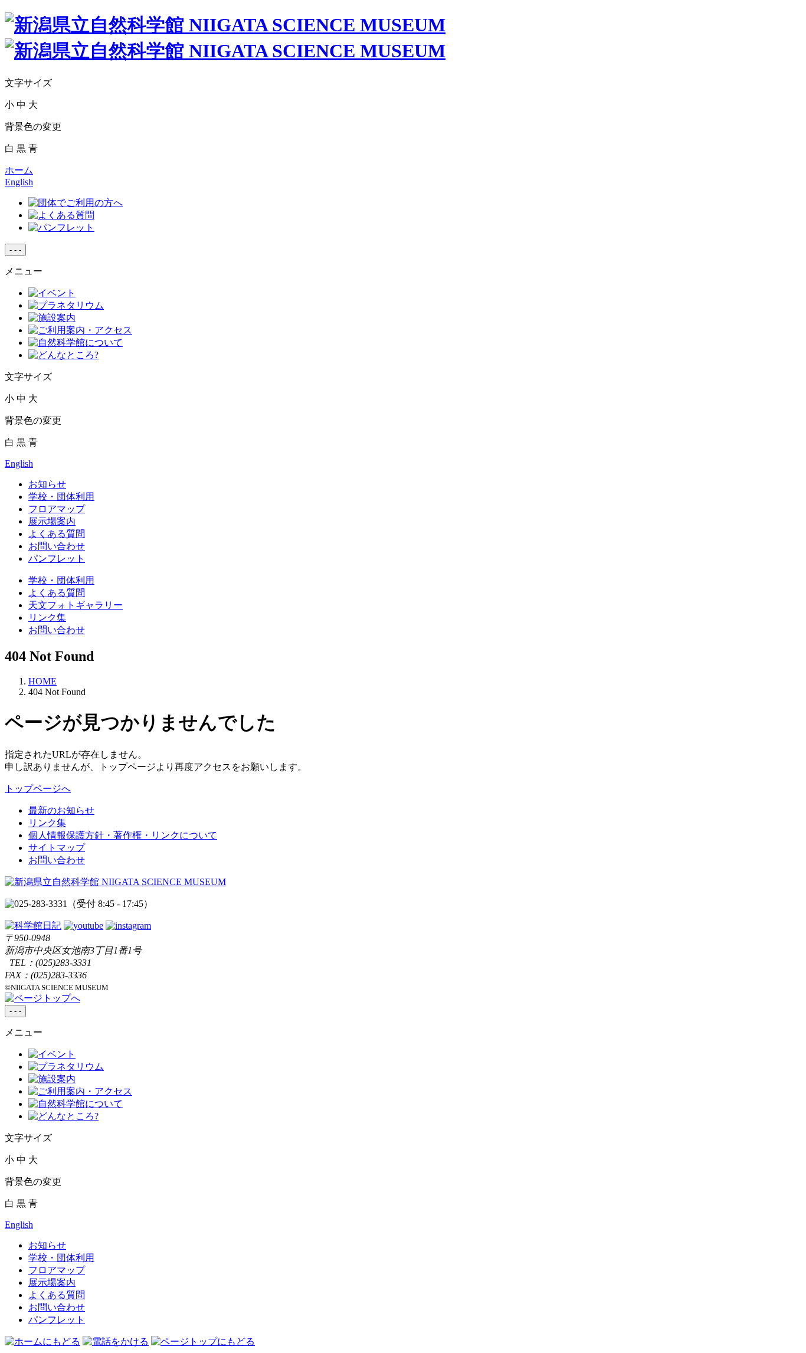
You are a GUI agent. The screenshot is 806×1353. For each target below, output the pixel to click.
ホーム (19, 170)
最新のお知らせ (61, 810)
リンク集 (47, 617)
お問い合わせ (56, 546)
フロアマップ (56, 509)
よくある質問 (56, 534)
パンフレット (56, 558)
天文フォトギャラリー (75, 605)
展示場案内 (52, 521)
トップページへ (38, 789)
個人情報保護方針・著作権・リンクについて (122, 835)
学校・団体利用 (61, 497)
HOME (42, 681)
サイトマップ (56, 848)
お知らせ (47, 484)
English (19, 182)
